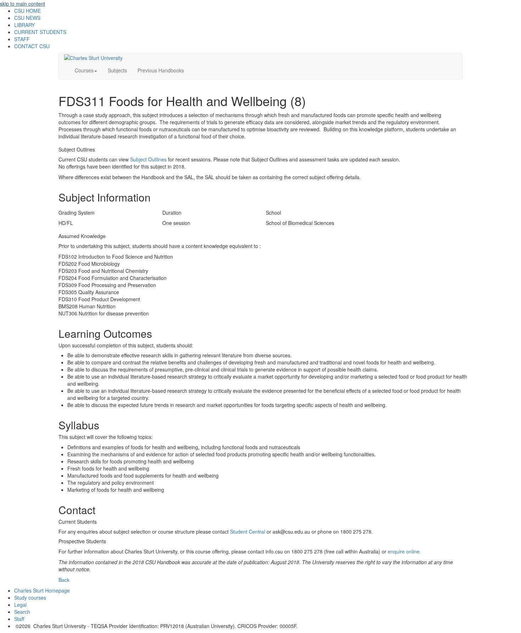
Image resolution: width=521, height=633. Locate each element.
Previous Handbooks (161, 70)
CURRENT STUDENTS (40, 31)
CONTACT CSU (32, 46)
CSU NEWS (27, 17)
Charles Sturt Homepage (42, 590)
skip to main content (22, 3)
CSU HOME (27, 10)
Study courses (30, 597)
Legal (20, 604)
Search (22, 611)
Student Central (247, 531)
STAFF (22, 39)
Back (63, 579)
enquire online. (404, 551)
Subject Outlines (148, 159)
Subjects (117, 70)
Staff (19, 618)
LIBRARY (24, 24)
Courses (84, 70)
